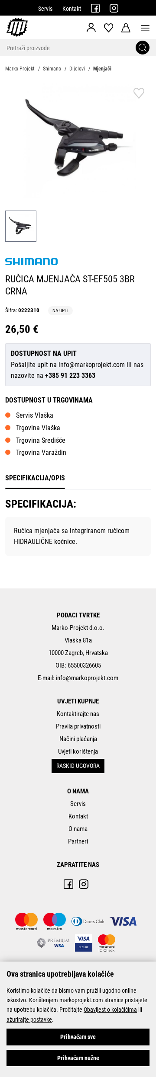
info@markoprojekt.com (91, 365)
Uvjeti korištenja (78, 751)
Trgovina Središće (40, 440)
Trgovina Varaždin (41, 452)
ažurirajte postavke (29, 1019)
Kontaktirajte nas (78, 714)
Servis (45, 8)
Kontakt (71, 8)
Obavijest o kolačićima (110, 1009)
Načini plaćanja (78, 739)
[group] (78, 139)
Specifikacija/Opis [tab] (35, 478)
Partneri (78, 841)
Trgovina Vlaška (38, 428)
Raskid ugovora (78, 765)
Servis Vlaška (34, 415)
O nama (78, 829)
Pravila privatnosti (78, 726)
